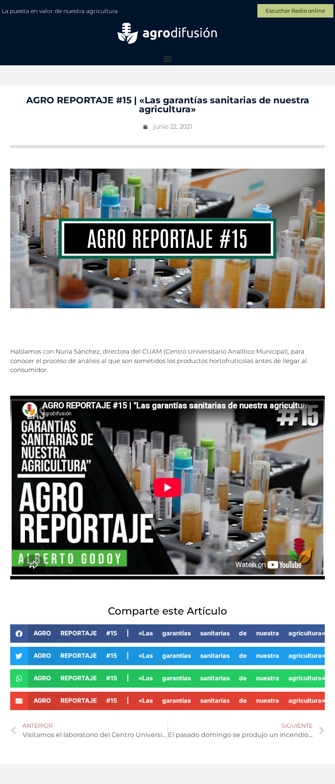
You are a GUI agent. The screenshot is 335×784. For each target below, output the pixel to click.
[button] (167, 58)
